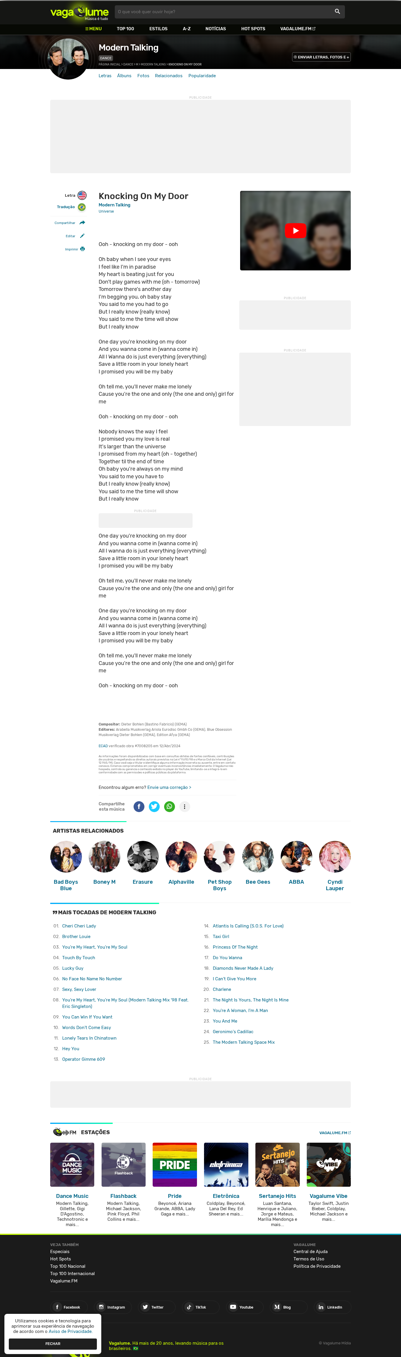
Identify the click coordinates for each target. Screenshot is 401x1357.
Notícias (215, 28)
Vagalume (79, 12)
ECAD (103, 746)
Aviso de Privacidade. (71, 1331)
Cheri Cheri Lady (79, 926)
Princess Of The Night (235, 947)
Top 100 (125, 28)
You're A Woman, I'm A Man (240, 1010)
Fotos (143, 75)
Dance (106, 58)
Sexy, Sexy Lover (79, 989)
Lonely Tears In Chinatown (89, 1038)
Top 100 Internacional (72, 1273)
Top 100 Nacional (67, 1266)
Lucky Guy (72, 968)
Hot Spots (253, 28)
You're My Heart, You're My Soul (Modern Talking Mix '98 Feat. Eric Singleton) (125, 1003)
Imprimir (71, 250)
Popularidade (202, 75)
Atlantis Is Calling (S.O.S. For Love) (248, 926)
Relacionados (169, 75)
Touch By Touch (78, 957)
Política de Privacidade (317, 1266)
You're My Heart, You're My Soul (94, 947)
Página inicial (110, 64)
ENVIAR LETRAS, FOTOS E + (323, 57)
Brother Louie (76, 936)
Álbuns (124, 75)
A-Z (187, 28)
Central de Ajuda (311, 1251)
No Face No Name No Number (92, 978)
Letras (105, 75)
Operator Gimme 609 (83, 1059)
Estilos (158, 28)
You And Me (225, 1021)
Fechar (53, 1344)
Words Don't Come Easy (86, 1027)
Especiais (60, 1251)
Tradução (66, 207)
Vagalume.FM (295, 28)
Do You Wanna (227, 957)
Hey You (70, 1048)
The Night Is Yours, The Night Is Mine (251, 1000)
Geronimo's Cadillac (233, 1031)
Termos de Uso (309, 1259)
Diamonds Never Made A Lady (243, 968)
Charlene (222, 989)
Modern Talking (128, 47)
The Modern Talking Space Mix (244, 1042)
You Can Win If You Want (87, 1017)
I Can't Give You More (234, 978)
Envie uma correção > (169, 787)
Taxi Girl (221, 936)
